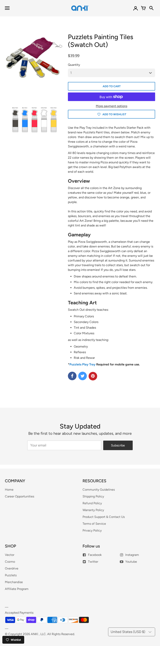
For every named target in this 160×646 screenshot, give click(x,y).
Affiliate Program (16, 589)
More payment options (111, 106)
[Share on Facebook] (72, 376)
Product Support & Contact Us (104, 517)
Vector (9, 555)
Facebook (95, 555)
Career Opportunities (19, 496)
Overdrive (11, 568)
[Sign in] (136, 8)
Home (9, 489)
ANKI (34, 634)
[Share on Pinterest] (93, 376)
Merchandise (14, 582)
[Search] (151, 8)
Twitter (93, 561)
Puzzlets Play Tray (82, 364)
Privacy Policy (92, 530)
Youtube (131, 561)
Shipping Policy (93, 496)
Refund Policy (92, 503)
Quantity (74, 65)
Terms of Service (94, 523)
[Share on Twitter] (82, 376)
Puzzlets (11, 575)
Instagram (132, 555)
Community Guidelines (99, 489)
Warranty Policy (93, 510)
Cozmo (10, 561)
